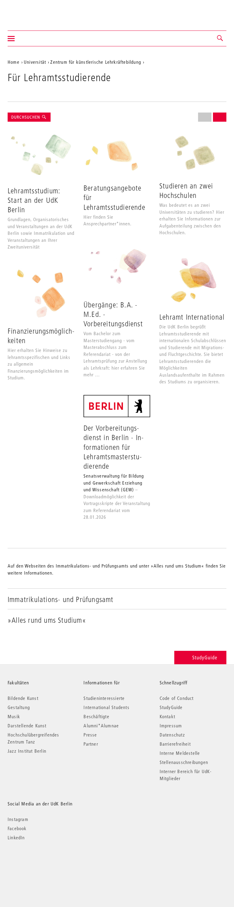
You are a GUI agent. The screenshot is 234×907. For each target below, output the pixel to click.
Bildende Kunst (23, 698)
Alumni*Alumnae (101, 725)
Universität (35, 62)
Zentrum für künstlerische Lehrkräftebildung (95, 62)
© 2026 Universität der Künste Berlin (39, 863)
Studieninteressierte (104, 698)
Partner (90, 744)
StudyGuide (204, 657)
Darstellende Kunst (27, 725)
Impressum (171, 725)
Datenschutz (172, 735)
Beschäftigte (96, 716)
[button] (220, 38)
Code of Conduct (177, 698)
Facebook (17, 828)
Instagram (18, 819)
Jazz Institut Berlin (27, 751)
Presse (90, 735)
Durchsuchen (26, 117)
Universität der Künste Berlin (31, 11)
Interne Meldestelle (180, 753)
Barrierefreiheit (175, 744)
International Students (106, 707)
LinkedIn (16, 837)
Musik (14, 716)
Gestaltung (19, 707)
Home (14, 62)
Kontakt (167, 716)
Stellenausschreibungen (184, 762)
